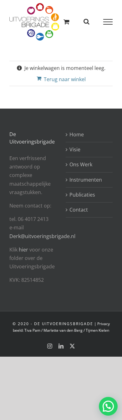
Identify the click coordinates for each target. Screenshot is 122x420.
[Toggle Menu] (108, 22)
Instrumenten (85, 179)
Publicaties (82, 194)
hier (24, 249)
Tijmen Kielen (97, 330)
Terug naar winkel (65, 79)
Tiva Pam (32, 330)
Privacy (103, 323)
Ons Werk (80, 164)
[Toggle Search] (86, 21)
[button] (108, 406)
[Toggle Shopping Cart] (66, 21)
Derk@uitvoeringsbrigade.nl (42, 236)
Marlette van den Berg (63, 330)
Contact (78, 209)
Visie (74, 149)
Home (76, 134)
